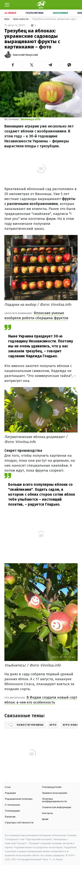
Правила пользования (54, 793)
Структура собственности (19, 822)
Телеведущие (12, 810)
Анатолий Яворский (25, 54)
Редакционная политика (18, 798)
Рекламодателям (51, 787)
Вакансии (10, 816)
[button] (12, 64)
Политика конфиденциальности (54, 800)
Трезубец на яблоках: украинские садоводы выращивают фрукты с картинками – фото (55, 19)
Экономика (60, 12)
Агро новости (21, 19)
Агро (7, 19)
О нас (8, 787)
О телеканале (12, 804)
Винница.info (31, 119)
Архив (45, 819)
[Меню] (7, 4)
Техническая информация (56, 807)
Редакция (10, 793)
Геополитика (34, 12)
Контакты (47, 813)
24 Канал (10, 12)
